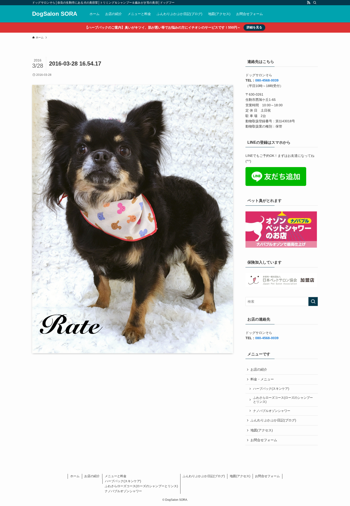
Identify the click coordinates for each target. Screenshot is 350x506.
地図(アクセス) (261, 430)
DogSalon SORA (54, 14)
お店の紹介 (258, 369)
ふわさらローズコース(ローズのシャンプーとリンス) (283, 400)
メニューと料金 (115, 476)
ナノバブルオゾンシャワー (271, 411)
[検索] (315, 2)
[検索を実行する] (313, 301)
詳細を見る (254, 27)
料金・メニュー (262, 379)
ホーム (75, 476)
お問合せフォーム (263, 440)
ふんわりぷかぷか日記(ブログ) (273, 420)
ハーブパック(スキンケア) (271, 388)
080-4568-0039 (267, 80)
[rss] (308, 2)
